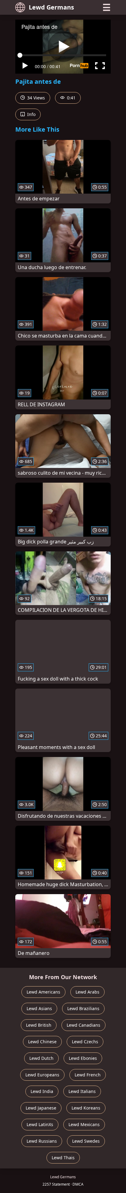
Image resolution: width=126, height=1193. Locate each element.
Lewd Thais (63, 1157)
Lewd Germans (51, 7)
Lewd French (88, 1075)
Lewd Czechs (85, 1041)
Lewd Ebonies (83, 1058)
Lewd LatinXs (40, 1124)
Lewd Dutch (41, 1058)
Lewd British (38, 1025)
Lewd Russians (42, 1141)
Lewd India (42, 1091)
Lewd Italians (82, 1091)
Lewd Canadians (83, 1025)
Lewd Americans (43, 992)
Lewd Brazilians (83, 1008)
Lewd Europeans (42, 1075)
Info (30, 114)
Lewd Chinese (42, 1041)
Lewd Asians (39, 1008)
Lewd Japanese (41, 1108)
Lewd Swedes (86, 1141)
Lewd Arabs (87, 992)
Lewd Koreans (86, 1108)
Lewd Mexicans (84, 1124)
